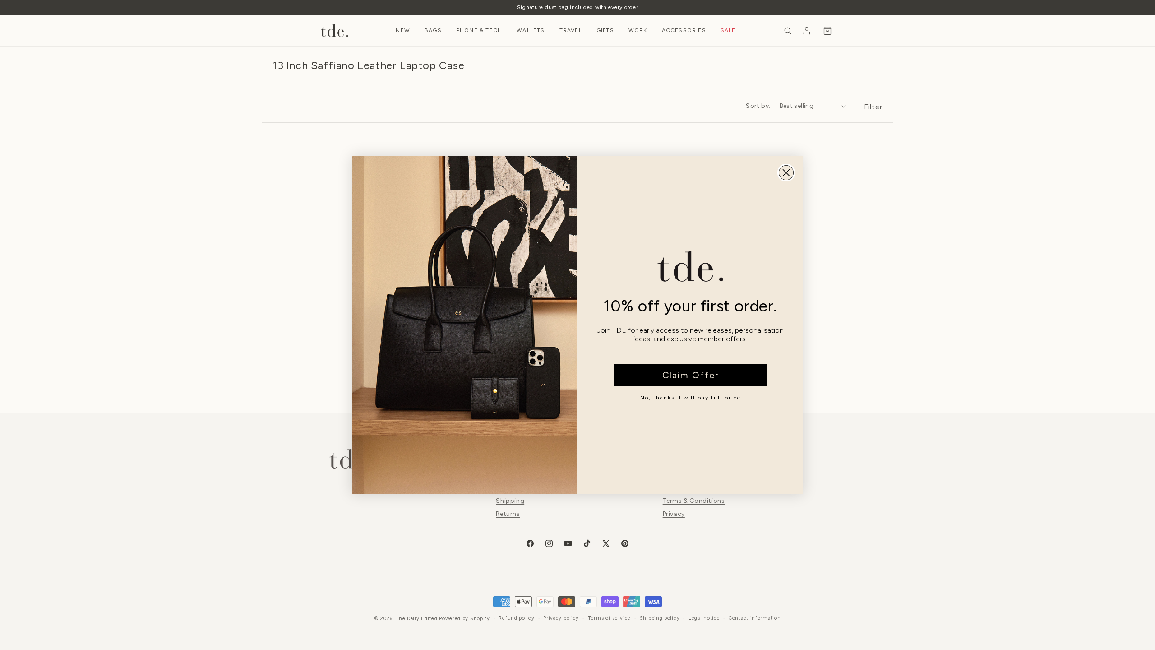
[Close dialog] (786, 173)
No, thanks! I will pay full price (690, 398)
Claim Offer (690, 375)
